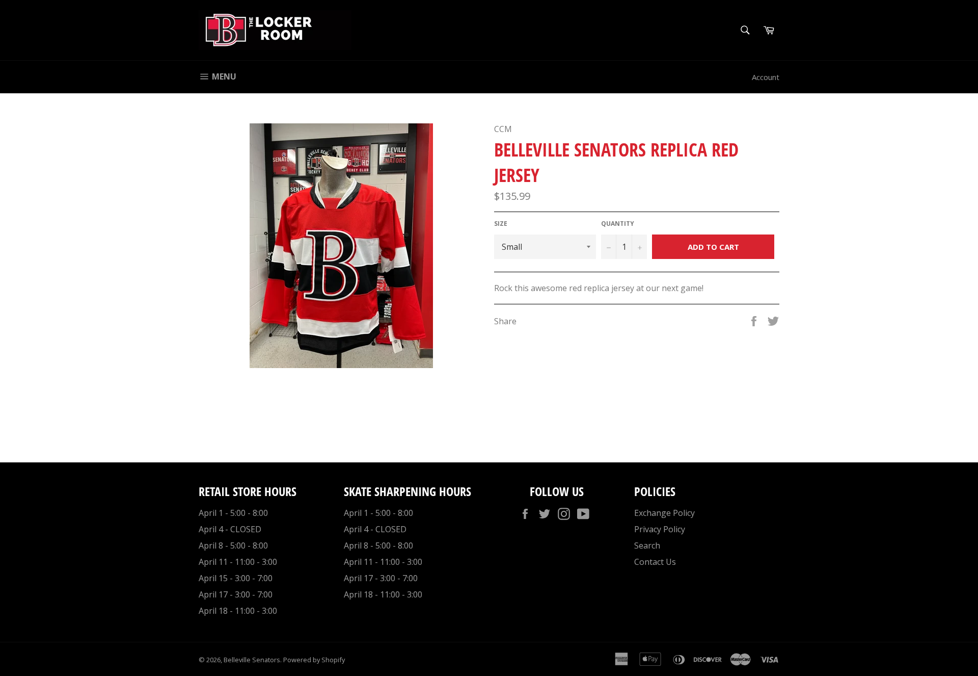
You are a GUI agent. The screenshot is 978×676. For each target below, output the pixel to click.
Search (647, 545)
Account (765, 77)
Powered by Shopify (314, 659)
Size (500, 224)
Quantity (617, 224)
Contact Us (655, 561)
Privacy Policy (659, 529)
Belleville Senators (252, 659)
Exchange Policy (664, 512)
